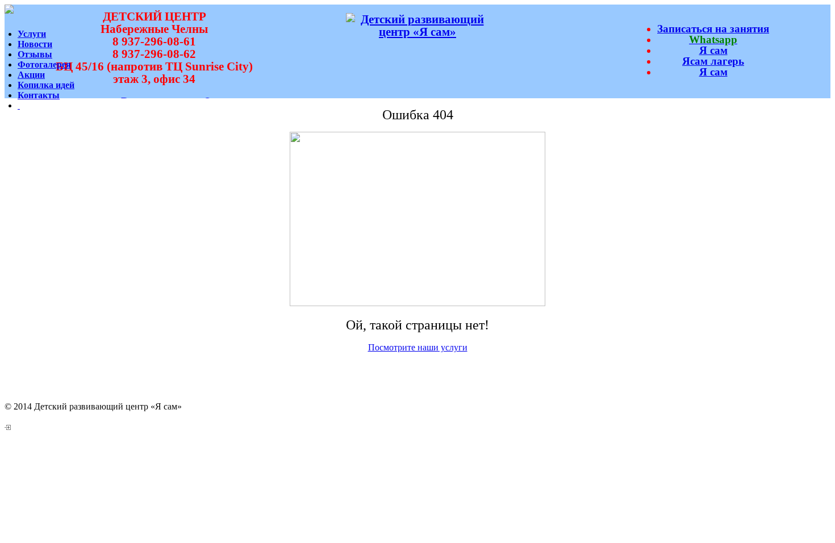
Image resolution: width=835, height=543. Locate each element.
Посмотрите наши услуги (417, 347)
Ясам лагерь (713, 61)
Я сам (713, 50)
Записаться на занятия (713, 29)
